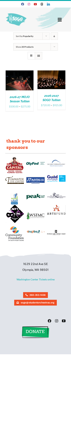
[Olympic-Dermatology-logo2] (56, 160)
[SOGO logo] (16, 12)
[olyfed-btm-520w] (35, 162)
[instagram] (29, 4)
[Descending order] (54, 36)
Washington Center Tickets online (36, 279)
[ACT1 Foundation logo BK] (14, 206)
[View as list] (38, 55)
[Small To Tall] (14, 194)
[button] (35, 327)
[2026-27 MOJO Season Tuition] (19, 72)
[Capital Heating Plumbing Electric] (14, 158)
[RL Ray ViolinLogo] (56, 194)
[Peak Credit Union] (35, 195)
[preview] (14, 227)
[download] (56, 206)
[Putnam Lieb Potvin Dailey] (56, 231)
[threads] (41, 4)
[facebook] (22, 4)
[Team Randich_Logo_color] (56, 176)
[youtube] (35, 4)
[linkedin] (48, 4)
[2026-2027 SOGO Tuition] (51, 72)
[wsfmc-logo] (35, 213)
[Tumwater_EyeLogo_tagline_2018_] (14, 177)
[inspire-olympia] (35, 231)
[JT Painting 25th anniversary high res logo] (35, 178)
